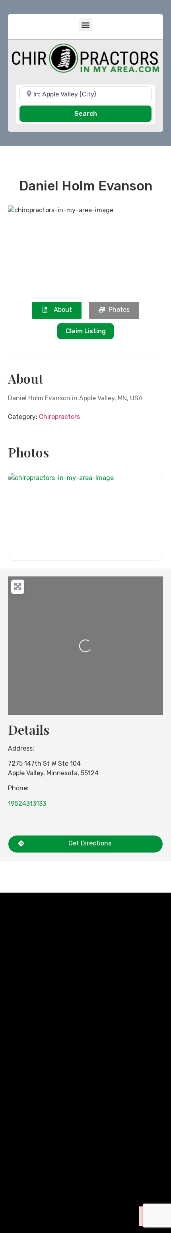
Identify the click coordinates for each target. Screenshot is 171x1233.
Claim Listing (86, 331)
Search (96, 113)
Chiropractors (59, 417)
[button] (85, 24)
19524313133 (27, 803)
